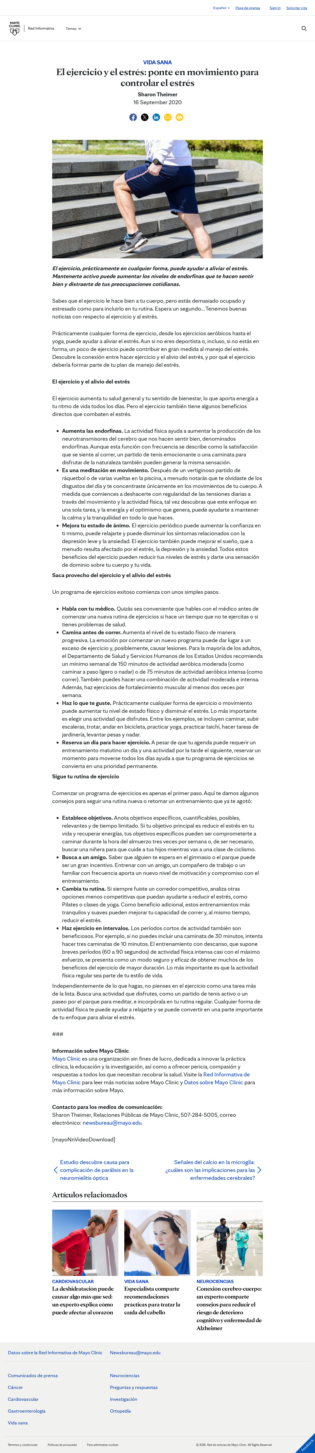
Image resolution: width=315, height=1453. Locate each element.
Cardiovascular (23, 1399)
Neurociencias (125, 1375)
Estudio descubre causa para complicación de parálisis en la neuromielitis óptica (96, 1169)
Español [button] (220, 7)
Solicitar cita (296, 7)
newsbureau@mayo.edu (112, 1122)
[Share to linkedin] (156, 116)
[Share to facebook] (133, 116)
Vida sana (18, 1423)
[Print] (179, 116)
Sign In (275, 7)
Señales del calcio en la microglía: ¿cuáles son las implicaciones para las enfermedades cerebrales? (210, 1169)
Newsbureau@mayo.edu (135, 1352)
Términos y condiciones (23, 1445)
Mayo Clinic (66, 1058)
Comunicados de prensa (33, 1375)
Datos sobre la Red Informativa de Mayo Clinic (55, 1352)
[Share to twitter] (145, 116)
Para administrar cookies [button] (102, 1445)
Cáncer (15, 1387)
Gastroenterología (27, 1411)
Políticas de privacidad (62, 1445)
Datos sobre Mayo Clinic (213, 1082)
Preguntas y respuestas (134, 1387)
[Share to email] (168, 116)
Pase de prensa (248, 7)
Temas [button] (71, 28)
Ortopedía (120, 1411)
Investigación (123, 1399)
